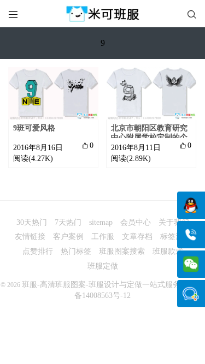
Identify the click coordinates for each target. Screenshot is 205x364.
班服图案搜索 (122, 251)
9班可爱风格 (34, 128)
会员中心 (135, 222)
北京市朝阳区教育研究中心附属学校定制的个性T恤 (149, 137)
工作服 (102, 236)
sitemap (101, 222)
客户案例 (68, 236)
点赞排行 (37, 251)
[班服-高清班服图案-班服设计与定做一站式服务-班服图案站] (102, 13)
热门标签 (76, 251)
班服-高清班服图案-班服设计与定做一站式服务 (101, 285)
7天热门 (68, 222)
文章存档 (137, 236)
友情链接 (30, 236)
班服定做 (102, 266)
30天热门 (31, 222)
